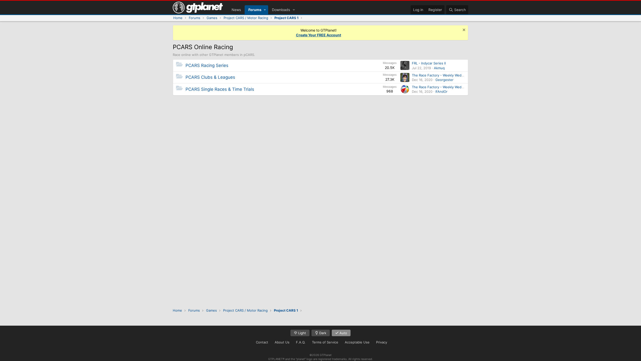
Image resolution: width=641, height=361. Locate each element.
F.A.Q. (300, 342)
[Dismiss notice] (463, 30)
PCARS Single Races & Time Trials (220, 89)
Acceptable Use (357, 342)
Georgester (444, 80)
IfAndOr (441, 91)
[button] (264, 9)
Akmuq (439, 68)
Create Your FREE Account (318, 35)
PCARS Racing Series (207, 65)
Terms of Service (325, 342)
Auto (343, 333)
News (236, 10)
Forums (254, 10)
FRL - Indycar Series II (429, 63)
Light (301, 333)
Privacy (381, 342)
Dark (322, 333)
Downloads (281, 10)
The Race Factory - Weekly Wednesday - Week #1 (450, 75)
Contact (262, 342)
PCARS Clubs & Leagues (210, 77)
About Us (282, 342)
